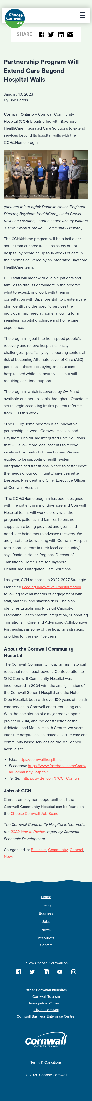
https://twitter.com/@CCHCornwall (52, 778)
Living (46, 905)
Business (38, 849)
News (8, 856)
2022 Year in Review (28, 831)
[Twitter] (51, 35)
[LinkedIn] (61, 35)
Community (58, 849)
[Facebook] (41, 35)
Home (46, 897)
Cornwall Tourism (46, 996)
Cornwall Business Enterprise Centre (46, 1016)
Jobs (46, 921)
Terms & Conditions (46, 1062)
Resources (46, 938)
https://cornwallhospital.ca (40, 759)
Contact (46, 945)
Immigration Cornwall (46, 1003)
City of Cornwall (46, 1010)
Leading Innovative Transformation (51, 587)
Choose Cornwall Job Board (34, 813)
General (76, 849)
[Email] (70, 35)
